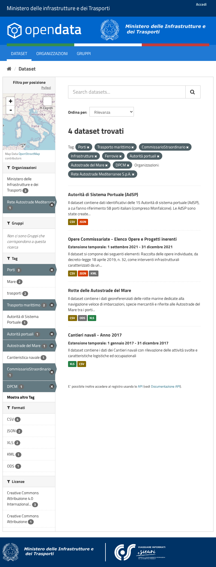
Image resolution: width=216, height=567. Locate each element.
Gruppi (84, 53)
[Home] (9, 68)
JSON (83, 222)
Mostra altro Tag (20, 397)
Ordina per (77, 112)
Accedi (201, 4)
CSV (72, 222)
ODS (82, 318)
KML (93, 273)
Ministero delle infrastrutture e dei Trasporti (58, 8)
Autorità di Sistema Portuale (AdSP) (103, 194)
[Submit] (193, 91)
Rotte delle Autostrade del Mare (99, 290)
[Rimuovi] (88, 147)
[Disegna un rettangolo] (47, 101)
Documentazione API (165, 386)
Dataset (19, 53)
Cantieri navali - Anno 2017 (95, 334)
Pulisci (46, 87)
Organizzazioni (52, 53)
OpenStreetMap (29, 153)
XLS (91, 318)
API (140, 386)
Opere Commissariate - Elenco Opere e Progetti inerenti (122, 239)
